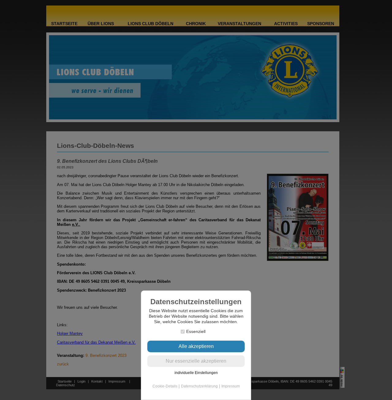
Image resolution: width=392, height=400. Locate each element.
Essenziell (195, 331)
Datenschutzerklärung (199, 386)
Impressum (230, 386)
